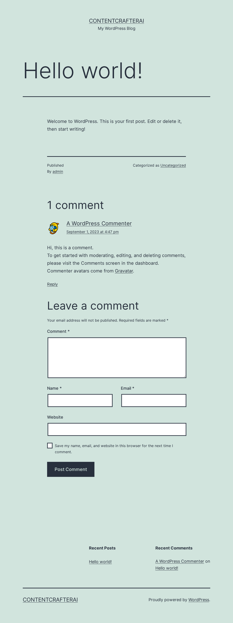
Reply (52, 284)
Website (55, 417)
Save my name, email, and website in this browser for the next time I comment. (114, 448)
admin (58, 171)
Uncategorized (173, 165)
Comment (58, 331)
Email (127, 388)
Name (54, 388)
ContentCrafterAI (116, 21)
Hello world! (100, 561)
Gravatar (124, 271)
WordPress (198, 599)
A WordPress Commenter (99, 223)
